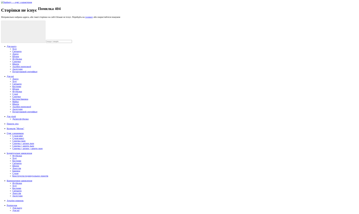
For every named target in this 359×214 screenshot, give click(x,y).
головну (89, 17)
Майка (15, 101)
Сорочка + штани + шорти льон (27, 148)
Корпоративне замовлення (19, 181)
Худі (14, 49)
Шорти (15, 64)
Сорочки (16, 61)
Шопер (15, 166)
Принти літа (13, 124)
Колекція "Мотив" (15, 128)
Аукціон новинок (15, 200)
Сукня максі (18, 138)
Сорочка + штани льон (23, 143)
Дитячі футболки (20, 119)
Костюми (16, 86)
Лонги (15, 54)
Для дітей (11, 116)
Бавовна (16, 171)
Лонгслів (16, 168)
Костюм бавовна (20, 99)
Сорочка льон (19, 141)
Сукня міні (17, 136)
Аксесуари (17, 69)
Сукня (15, 173)
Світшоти (17, 51)
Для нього (11, 46)
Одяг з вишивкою (15, 133)
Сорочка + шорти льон (23, 146)
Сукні (15, 94)
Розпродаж (12, 205)
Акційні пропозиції (21, 66)
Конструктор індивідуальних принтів (30, 176)
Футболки (17, 59)
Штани (15, 56)
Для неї (10, 76)
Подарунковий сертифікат (24, 71)
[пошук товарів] (23, 32)
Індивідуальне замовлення (19, 153)
